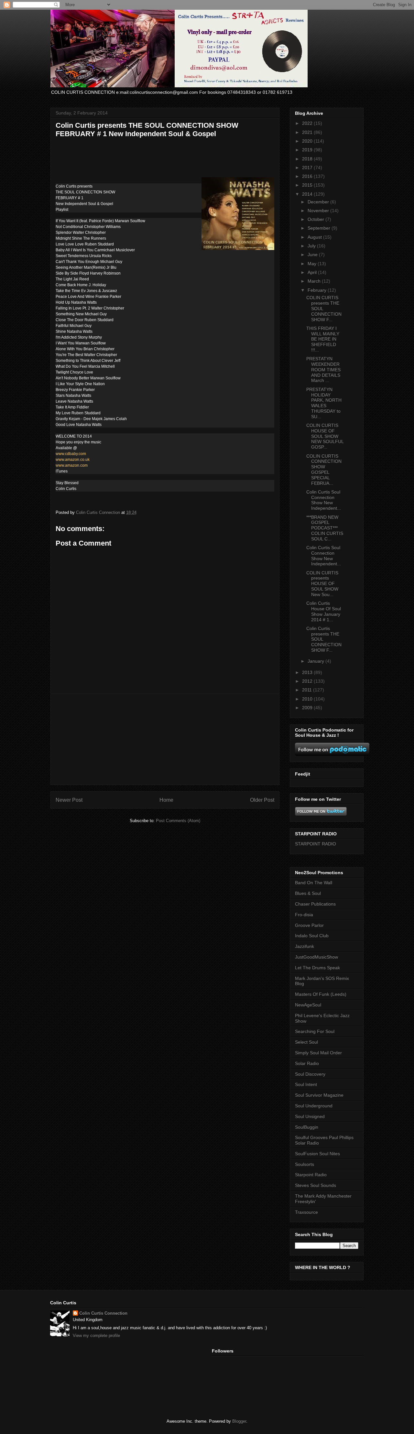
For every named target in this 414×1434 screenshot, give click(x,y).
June (313, 254)
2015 (308, 185)
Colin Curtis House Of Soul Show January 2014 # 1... (323, 611)
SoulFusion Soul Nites (317, 1153)
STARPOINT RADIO (315, 843)
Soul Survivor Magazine (319, 1095)
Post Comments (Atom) (178, 820)
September (320, 228)
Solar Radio (307, 1063)
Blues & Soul (308, 893)
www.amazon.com (72, 465)
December (319, 201)
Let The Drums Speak (317, 967)
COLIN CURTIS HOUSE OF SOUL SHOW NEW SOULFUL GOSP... (324, 436)
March (315, 281)
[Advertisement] (164, 739)
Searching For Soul (314, 1031)
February (318, 290)
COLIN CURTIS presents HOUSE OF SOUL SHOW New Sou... (322, 583)
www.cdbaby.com (71, 453)
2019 (308, 149)
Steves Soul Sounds (315, 1185)
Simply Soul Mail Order (318, 1052)
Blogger (239, 1421)
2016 (308, 176)
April (313, 272)
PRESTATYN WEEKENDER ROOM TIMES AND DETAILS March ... (323, 369)
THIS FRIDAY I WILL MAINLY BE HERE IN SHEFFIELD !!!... (322, 339)
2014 (308, 194)
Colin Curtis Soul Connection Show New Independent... (323, 500)
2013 (308, 672)
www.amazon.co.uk (73, 459)
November (319, 210)
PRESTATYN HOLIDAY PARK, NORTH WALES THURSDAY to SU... (324, 403)
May (313, 263)
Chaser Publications (315, 904)
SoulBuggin (306, 1127)
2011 (307, 689)
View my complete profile (96, 1335)
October (316, 219)
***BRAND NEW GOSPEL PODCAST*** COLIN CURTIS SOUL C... (324, 528)
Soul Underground (313, 1105)
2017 (308, 167)
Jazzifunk (304, 946)
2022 (308, 123)
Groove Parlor (309, 925)
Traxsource (306, 1212)
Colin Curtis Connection (103, 1313)
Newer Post (69, 800)
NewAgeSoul (308, 1004)
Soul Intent (306, 1084)
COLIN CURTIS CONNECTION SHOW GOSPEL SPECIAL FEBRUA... (324, 469)
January (316, 661)
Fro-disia (304, 914)
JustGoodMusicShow (316, 957)
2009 (308, 707)
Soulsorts (304, 1164)
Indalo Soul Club (312, 935)
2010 (308, 698)
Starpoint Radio (311, 1174)
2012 (308, 681)
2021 (308, 132)
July (312, 245)
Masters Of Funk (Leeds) (320, 994)
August (315, 237)
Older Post (262, 800)
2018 (308, 158)
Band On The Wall (313, 882)
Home (166, 800)
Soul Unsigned (310, 1116)
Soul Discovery (310, 1074)
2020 (308, 141)
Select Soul (306, 1042)
